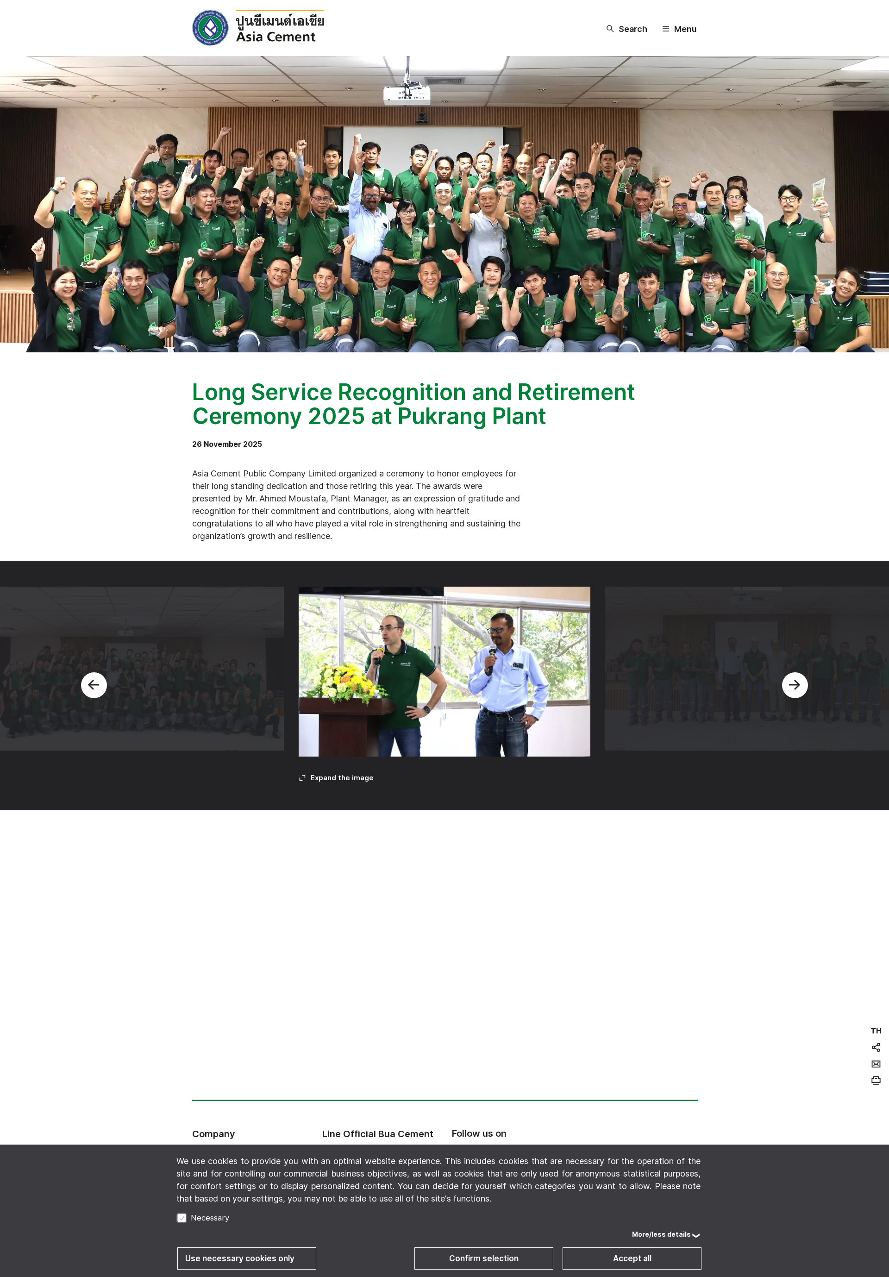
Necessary (210, 1217)
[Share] (876, 1047)
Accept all (632, 1258)
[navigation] (876, 1030)
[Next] (795, 685)
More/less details (661, 1234)
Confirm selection (484, 1258)
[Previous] (94, 685)
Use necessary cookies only (239, 1258)
